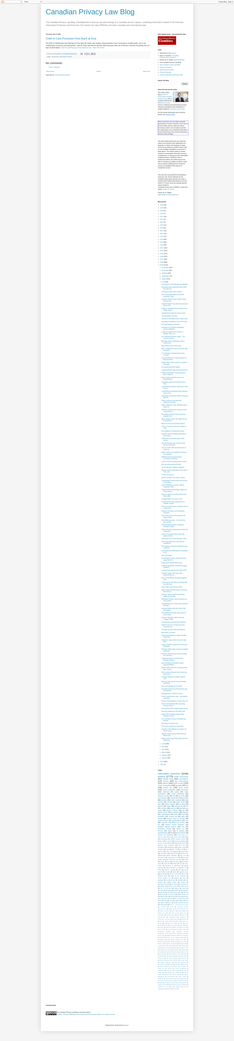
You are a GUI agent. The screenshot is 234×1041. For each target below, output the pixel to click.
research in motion (163, 980)
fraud (179, 870)
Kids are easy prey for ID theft (171, 464)
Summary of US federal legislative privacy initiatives (172, 328)
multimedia (161, 970)
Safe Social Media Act (179, 913)
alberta (165, 783)
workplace (161, 847)
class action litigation (172, 851)
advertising (161, 915)
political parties (171, 882)
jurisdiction (177, 964)
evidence (160, 958)
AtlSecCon (169, 927)
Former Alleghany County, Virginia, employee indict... (172, 486)
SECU (177, 945)
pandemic (169, 970)
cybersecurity (161, 917)
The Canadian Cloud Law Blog (170, 65)
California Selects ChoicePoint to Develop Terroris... (172, 659)
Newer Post (50, 71)
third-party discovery (177, 984)
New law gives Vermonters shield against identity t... (172, 664)
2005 (162, 265)
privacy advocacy (163, 972)
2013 (162, 242)
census (160, 952)
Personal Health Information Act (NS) (169, 857)
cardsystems (55, 56)
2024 (162, 211)
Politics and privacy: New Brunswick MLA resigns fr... (173, 373)
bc (187, 785)
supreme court (183, 872)
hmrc (169, 902)
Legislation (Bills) (163, 939)
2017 (162, 231)
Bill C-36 (162, 894)
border (186, 859)
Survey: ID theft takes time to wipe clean (174, 319)
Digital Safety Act (172, 935)
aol (159, 824)
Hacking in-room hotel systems (171, 292)
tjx (171, 833)
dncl (168, 861)
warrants (173, 808)
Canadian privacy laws (177, 109)
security (167, 872)
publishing (161, 978)
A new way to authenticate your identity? (174, 284)
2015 (162, 236)
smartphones (168, 982)
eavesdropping (170, 956)
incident (182, 804)
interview (160, 890)
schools (179, 980)
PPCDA (172, 896)
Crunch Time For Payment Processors (174, 461)
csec (184, 878)
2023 (162, 213)
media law (161, 968)
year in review (173, 925)
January (164, 758)
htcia (177, 960)
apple (175, 947)
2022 (162, 216)
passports (178, 970)
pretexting (164, 839)
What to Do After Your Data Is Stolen (173, 477)
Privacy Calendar (165, 72)
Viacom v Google (169, 870)
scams (172, 980)
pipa (159, 804)
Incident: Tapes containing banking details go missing (173, 595)
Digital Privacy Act (182, 894)
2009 (162, 253)
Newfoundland (182, 911)
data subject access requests (177, 954)
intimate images (164, 921)
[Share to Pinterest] (94, 54)
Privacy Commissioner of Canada (167, 943)
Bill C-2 (183, 867)
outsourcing (179, 806)
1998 (162, 764)
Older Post (146, 71)
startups (180, 923)
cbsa (171, 900)
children (177, 900)
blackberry (176, 950)
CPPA (171, 906)
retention (164, 800)
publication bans (170, 923)
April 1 (161, 927)
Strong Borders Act (164, 878)
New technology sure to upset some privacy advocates (173, 444)
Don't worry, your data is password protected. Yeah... (172, 295)
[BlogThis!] (87, 54)
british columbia (176, 800)
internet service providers (174, 824)
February (165, 755)
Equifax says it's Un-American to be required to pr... (173, 626)
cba (181, 863)
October (164, 273)
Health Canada (164, 911)
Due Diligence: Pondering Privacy (172, 431)
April (163, 749)
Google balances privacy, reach (171, 499)
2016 (162, 233)
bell (178, 915)
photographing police (172, 890)
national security (163, 796)
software (177, 982)
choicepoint (184, 790)
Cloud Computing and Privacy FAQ (171, 75)
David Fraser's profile (167, 70)
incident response (165, 962)
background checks (165, 950)
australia (185, 798)
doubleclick (170, 847)
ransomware (169, 978)
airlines (160, 806)
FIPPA (161, 937)
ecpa (178, 956)
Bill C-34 (185, 892)
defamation (172, 917)
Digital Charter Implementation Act (178, 908)
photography (184, 890)
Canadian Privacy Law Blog (90, 12)
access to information (164, 843)
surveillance (183, 779)
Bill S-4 (184, 874)
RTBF (159, 900)
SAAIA (170, 945)
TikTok (159, 947)
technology (163, 874)
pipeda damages (171, 855)
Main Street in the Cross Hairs (171, 346)
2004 (162, 761)
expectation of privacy (164, 919)
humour (160, 831)
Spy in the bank (166, 555)
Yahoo (184, 888)
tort (183, 810)
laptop (177, 792)
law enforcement (181, 781)
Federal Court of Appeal (173, 937)
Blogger (125, 1025)
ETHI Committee (183, 935)
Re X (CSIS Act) (165, 888)
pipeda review (162, 812)
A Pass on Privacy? (167, 475)
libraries (160, 841)
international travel (179, 843)
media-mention (163, 820)
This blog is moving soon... (170, 723)
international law (162, 964)
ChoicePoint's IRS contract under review (174, 708)
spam (170, 831)
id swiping (180, 831)
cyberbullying (165, 814)
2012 (162, 245)
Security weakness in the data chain (173, 711)
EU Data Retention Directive (170, 324)
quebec (183, 882)
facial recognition (180, 841)
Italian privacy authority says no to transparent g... (172, 378)
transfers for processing (165, 986)
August (164, 279)
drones (173, 880)
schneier (164, 808)
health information (181, 777)
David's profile (170, 114)
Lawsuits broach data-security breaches (174, 370)
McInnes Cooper (164, 103)
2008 (162, 256)
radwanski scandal (163, 884)
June (163, 744)
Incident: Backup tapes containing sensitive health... (172, 525)
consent (186, 952)
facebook (166, 792)
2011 (162, 248)
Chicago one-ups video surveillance (173, 629)
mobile (169, 968)
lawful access (178, 783)
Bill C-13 (174, 849)
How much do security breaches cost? (174, 538)
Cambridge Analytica (164, 931)
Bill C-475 (183, 927)
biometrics (161, 816)
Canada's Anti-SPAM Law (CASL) (173, 822)
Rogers (176, 888)
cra (164, 902)
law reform (185, 964)
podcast (173, 53)
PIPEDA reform (162, 876)
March (164, 752)
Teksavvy (183, 945)
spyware (184, 982)
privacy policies (176, 974)
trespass (178, 986)
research (174, 884)
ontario (165, 781)
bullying (176, 878)
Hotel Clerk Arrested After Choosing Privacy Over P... (173, 704)
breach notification (169, 790)
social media (163, 904)
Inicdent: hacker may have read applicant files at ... (171, 574)
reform (184, 978)
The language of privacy (169, 316)
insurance (183, 962)
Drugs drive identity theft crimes (171, 563)
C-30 (181, 849)
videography (161, 988)
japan (170, 964)
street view (167, 863)
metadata (180, 880)
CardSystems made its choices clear (173, 313)
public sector (180, 802)
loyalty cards (181, 847)
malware (175, 966)
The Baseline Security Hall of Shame (173, 622)
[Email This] (85, 54)
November (165, 270)
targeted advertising (163, 984)
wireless (169, 988)
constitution (163, 954)
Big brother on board (168, 632)
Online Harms (184, 886)
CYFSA (184, 929)
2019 (162, 225)
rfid (174, 796)
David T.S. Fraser (168, 189)
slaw (161, 982)
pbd (185, 970)
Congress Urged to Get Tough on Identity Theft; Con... (172, 332)
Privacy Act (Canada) (165, 835)
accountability (167, 947)
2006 (162, 262)
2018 (162, 228)
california (183, 950)
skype (174, 872)
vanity (176, 814)
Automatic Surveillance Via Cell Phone (174, 321)
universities (185, 851)
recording (177, 978)
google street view (175, 837)
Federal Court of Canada (176, 818)
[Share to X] (90, 54)
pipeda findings (172, 810)
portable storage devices (167, 827)
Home (99, 71)
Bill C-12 (175, 867)
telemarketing (176, 820)
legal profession (165, 966)
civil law (166, 952)
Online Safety (164, 896)
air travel (182, 796)
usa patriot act (184, 884)
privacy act (180, 829)
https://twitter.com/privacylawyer (168, 195)
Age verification (184, 925)
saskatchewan (162, 833)
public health (182, 976)
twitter (165, 925)
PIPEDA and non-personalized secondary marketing (171, 458)
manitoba (183, 966)
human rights (184, 960)
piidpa (186, 837)
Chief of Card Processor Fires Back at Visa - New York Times (83, 48)
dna (167, 880)
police (168, 867)
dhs (183, 827)
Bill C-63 (160, 929)
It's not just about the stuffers (170, 367)
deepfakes (161, 956)
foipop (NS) (176, 919)
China (159, 870)
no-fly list (169, 841)
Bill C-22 (183, 855)
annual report (171, 915)
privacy (161, 776)
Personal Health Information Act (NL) (175, 941)
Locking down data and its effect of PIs (174, 570)
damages (160, 880)
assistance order (183, 947)
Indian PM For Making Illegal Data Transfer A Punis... (172, 715)
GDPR (184, 937)
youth (175, 988)
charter (162, 861)
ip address (175, 812)
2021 (162, 219)
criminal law (173, 816)
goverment (170, 960)
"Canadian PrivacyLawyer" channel (169, 56)
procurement (171, 976)
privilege (160, 849)
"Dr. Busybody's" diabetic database (172, 467)
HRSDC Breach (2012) (178, 839)
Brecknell (176, 929)
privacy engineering (176, 972)
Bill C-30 (182, 845)
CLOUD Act (171, 894)
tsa (185, 986)
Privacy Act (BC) (163, 913)
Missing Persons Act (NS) (178, 939)
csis (187, 820)
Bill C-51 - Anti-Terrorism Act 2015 (179, 904)
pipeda (160, 818)
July (163, 282)
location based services (181, 902)
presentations (162, 798)
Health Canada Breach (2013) (169, 886)
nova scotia (183, 787)
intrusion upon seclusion (166, 845)
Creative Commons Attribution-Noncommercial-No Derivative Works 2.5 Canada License (85, 1014)
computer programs (176, 952)
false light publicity (172, 958)
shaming (186, 980)
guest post (185, 919)
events (184, 956)
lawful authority (170, 804)
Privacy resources (165, 67)
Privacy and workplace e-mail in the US (174, 701)
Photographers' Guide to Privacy (172, 693)
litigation (185, 812)
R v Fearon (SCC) (180, 898)
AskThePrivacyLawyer (174, 892)
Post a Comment (54, 67)
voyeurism (164, 853)
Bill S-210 (168, 929)
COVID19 (163, 906)
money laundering (180, 968)
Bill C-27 (176, 927)
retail (183, 814)
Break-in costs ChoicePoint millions (173, 423)
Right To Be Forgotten (178, 876)
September (165, 276)
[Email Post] (81, 53)
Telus (165, 900)
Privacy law (182, 943)
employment (173, 853)
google (178, 785)
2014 (162, 239)
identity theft (168, 779)
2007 (162, 259)
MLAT (173, 911)
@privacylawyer (179, 60)
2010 (162, 251)
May (163, 746)
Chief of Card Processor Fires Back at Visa (71, 38)
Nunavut (160, 941)
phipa (169, 806)
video (183, 816)
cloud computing (164, 785)
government (175, 861)
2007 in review (174, 874)
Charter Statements (177, 933)
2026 (162, 205)
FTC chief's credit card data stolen (172, 726)
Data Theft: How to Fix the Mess (171, 587)
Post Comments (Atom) (62, 75)
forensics (183, 958)
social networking (177, 794)
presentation (175, 921)
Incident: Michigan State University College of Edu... (172, 618)
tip (185, 984)
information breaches (66, 56)
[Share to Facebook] (92, 54)
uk (187, 806)
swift (167, 849)
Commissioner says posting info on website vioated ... (173, 502)
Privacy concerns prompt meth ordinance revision (171, 401)
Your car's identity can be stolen (171, 686)
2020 (162, 222)
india (175, 962)
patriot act (167, 787)
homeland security (164, 829)
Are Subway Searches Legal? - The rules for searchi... (173, 337)
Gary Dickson (180, 833)
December (165, 267)
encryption (182, 917)
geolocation (161, 960)
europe (169, 802)
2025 (162, 208)
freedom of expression (173, 865)
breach (175, 863)
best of (184, 915)
